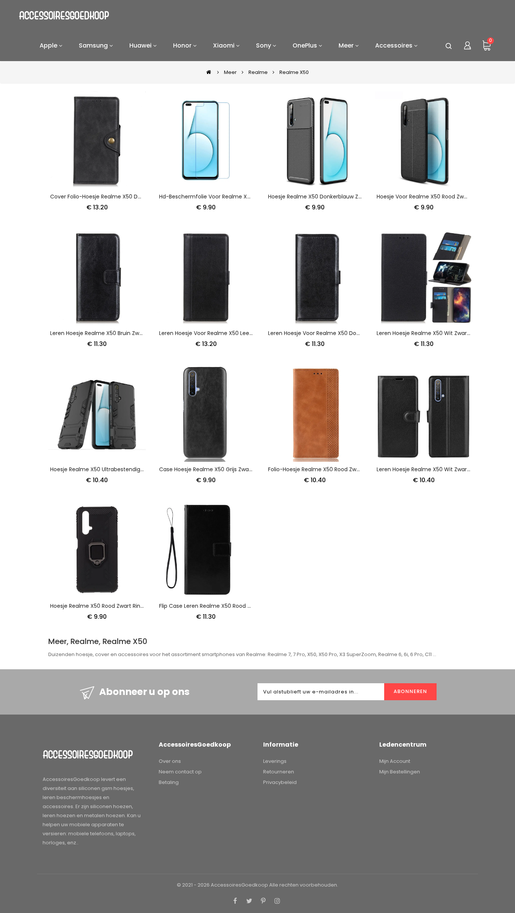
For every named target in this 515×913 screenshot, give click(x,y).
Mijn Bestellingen (399, 771)
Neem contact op (180, 771)
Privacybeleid (280, 782)
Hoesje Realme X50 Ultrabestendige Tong (104, 469)
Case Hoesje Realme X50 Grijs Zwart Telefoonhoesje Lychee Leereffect (252, 469)
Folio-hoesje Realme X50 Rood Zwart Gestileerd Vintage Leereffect (355, 469)
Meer (230, 72)
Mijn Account (394, 761)
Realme (258, 72)
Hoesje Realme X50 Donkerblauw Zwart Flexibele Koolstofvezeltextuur (358, 196)
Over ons (170, 761)
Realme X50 (294, 72)
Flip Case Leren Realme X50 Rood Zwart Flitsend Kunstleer (234, 606)
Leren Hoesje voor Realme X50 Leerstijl (209, 333)
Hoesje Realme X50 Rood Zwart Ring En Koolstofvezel (119, 606)
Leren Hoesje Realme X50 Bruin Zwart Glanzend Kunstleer (124, 333)
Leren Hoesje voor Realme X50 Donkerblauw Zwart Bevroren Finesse (356, 333)
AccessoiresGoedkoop (239, 884)
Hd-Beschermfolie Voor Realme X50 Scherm (217, 196)
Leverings (275, 761)
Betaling (169, 782)
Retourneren (278, 771)
